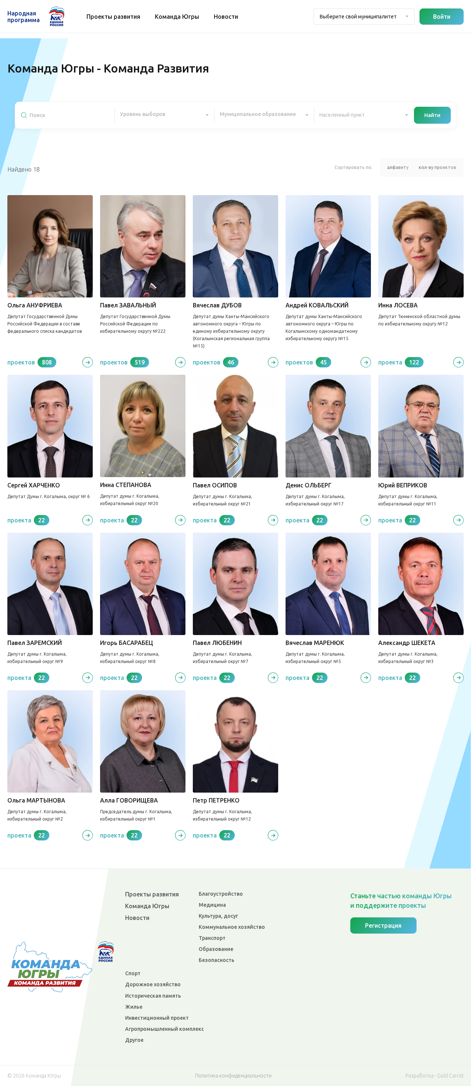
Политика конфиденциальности (233, 1076)
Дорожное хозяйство (153, 984)
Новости (226, 16)
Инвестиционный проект (157, 1018)
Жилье (133, 1007)
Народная (23, 16)
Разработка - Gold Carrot (435, 1076)
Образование (216, 949)
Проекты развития (113, 16)
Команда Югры (177, 16)
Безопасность (216, 960)
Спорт (133, 973)
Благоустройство (221, 894)
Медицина (212, 905)
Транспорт (212, 938)
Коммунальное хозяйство (232, 927)
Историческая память (153, 996)
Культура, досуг (218, 916)
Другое (134, 1040)
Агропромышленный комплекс (164, 1029)
